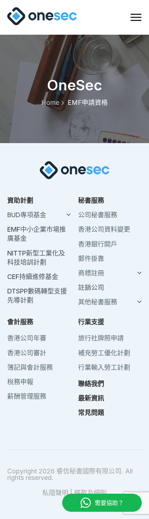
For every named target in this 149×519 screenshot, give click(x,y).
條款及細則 (90, 493)
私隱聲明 (55, 493)
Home (50, 102)
